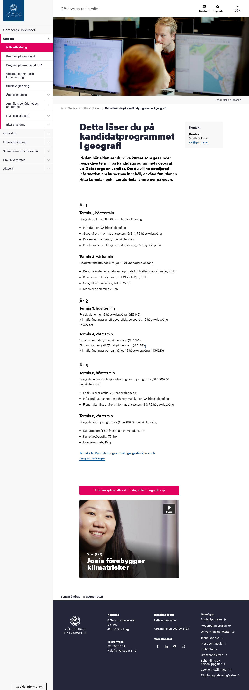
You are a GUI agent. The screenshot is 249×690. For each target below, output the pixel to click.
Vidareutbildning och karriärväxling (20, 75)
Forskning (9, 133)
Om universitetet (14, 160)
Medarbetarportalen (216, 625)
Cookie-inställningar (214, 669)
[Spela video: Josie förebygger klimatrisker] (129, 539)
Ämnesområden (16, 94)
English (218, 11)
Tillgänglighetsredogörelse (219, 675)
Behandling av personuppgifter (211, 662)
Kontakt (204, 11)
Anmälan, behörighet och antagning (22, 105)
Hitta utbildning (16, 47)
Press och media (212, 643)
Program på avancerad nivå (24, 65)
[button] (237, 8)
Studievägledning (17, 86)
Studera (8, 39)
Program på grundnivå (21, 56)
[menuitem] (204, 9)
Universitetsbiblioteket (218, 631)
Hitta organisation (166, 620)
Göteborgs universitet (19, 29)
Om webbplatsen (212, 655)
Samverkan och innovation (20, 151)
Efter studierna (15, 124)
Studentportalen (214, 619)
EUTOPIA (207, 649)
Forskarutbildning (14, 142)
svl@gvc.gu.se (198, 142)
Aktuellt (8, 168)
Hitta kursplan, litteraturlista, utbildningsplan (127, 490)
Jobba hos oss (210, 638)
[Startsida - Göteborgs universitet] (26, 12)
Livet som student (17, 115)
